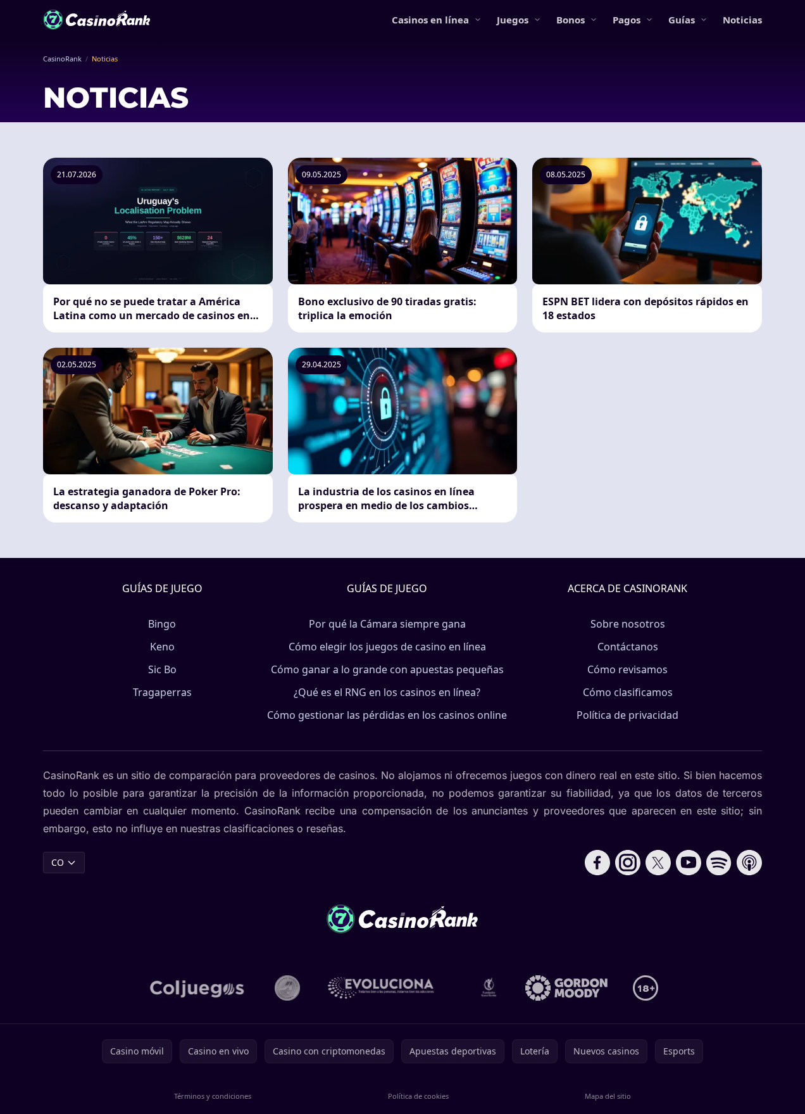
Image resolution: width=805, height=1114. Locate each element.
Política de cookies (418, 1096)
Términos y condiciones (212, 1096)
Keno (162, 647)
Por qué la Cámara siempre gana (387, 624)
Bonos (570, 19)
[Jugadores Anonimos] (287, 988)
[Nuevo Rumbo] (488, 988)
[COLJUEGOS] (198, 988)
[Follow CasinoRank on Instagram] (627, 862)
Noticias (742, 19)
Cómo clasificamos (628, 692)
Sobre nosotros (627, 624)
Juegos (512, 19)
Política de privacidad (627, 715)
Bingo (162, 624)
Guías (681, 19)
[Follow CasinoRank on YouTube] (688, 862)
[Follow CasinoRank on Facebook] (597, 862)
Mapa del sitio (608, 1096)
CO (57, 862)
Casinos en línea (430, 19)
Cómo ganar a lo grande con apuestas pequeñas (387, 669)
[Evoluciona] (388, 988)
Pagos (626, 19)
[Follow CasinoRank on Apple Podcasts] (749, 862)
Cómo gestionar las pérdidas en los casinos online (387, 715)
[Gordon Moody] (566, 988)
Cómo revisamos (627, 669)
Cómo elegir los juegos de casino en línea (387, 647)
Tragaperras (162, 692)
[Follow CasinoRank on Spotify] (719, 862)
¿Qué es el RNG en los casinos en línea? (387, 692)
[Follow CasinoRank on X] (658, 862)
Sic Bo (162, 669)
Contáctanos (627, 647)
